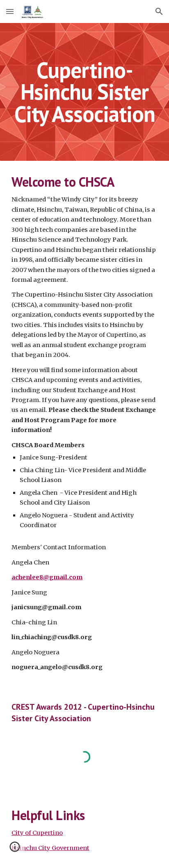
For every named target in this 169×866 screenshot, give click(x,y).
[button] (10, 11)
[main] (84, 92)
